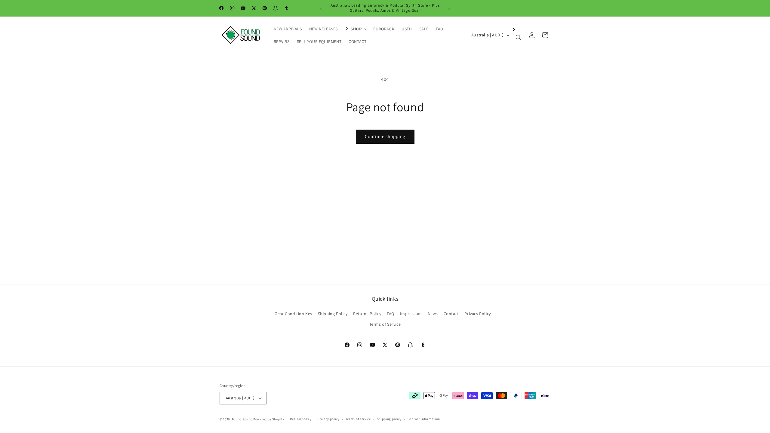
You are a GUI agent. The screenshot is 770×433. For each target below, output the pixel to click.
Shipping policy (389, 419)
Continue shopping (385, 136)
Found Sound (242, 419)
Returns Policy (367, 313)
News (433, 313)
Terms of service (358, 419)
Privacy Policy (477, 313)
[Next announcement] (449, 8)
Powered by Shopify (268, 419)
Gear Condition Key (293, 313)
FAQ (390, 313)
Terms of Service (385, 324)
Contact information (424, 419)
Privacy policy (328, 419)
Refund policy (300, 419)
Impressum (411, 313)
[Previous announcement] (321, 8)
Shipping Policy (333, 313)
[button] (355, 29)
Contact (451, 313)
